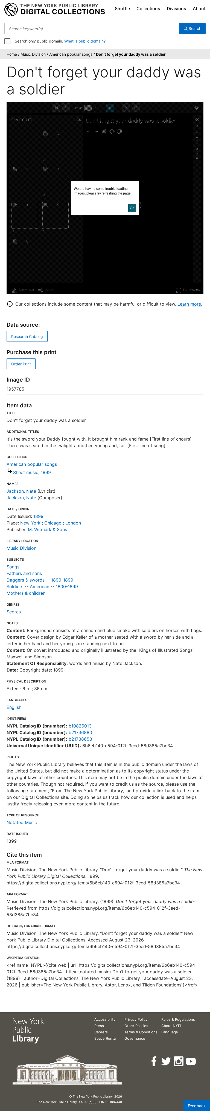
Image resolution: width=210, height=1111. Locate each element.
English (14, 707)
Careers (101, 1032)
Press (99, 1025)
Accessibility (104, 1019)
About (199, 8)
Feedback (197, 1105)
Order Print (21, 364)
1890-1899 (62, 580)
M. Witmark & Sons (47, 529)
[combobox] (91, 28)
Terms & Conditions (141, 1032)
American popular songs (32, 464)
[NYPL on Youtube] (191, 1061)
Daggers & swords (26, 580)
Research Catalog (27, 336)
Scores (14, 611)
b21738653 (80, 739)
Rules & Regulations (178, 1019)
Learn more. (189, 304)
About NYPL (171, 1025)
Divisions (176, 8)
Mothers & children (26, 593)
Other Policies (136, 1025)
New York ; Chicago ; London (50, 523)
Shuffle (122, 8)
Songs (13, 566)
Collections (148, 8)
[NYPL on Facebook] (154, 1061)
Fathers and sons (24, 573)
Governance (134, 1038)
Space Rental (105, 1038)
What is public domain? (85, 41)
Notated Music (22, 822)
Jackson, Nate (21, 491)
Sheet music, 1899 (32, 472)
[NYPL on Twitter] (166, 1061)
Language (169, 1032)
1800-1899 (67, 586)
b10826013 (80, 726)
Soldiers (15, 586)
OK (132, 208)
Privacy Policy (135, 1019)
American (39, 586)
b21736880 (80, 732)
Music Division (21, 548)
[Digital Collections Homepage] (54, 9)
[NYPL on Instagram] (179, 1061)
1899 (38, 516)
